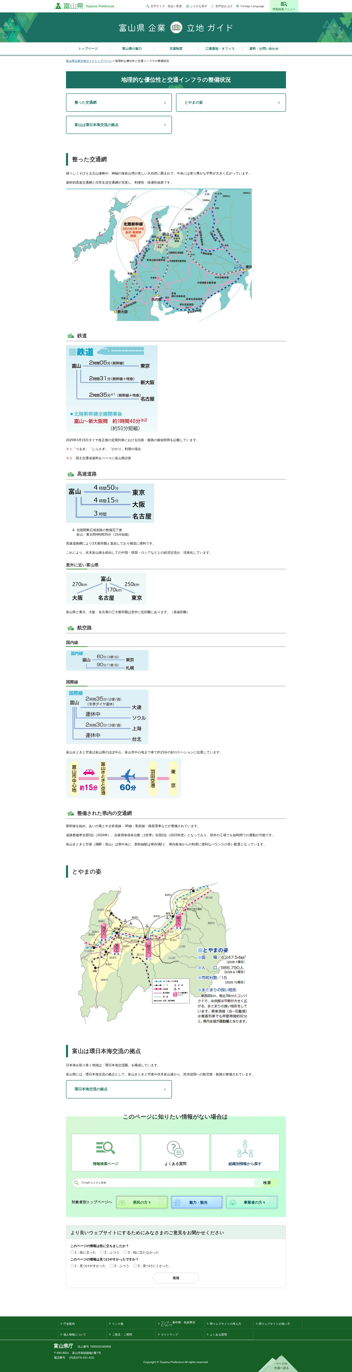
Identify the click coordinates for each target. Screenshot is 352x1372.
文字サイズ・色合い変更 (166, 6)
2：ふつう (111, 1252)
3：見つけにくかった (153, 1266)
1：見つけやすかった (90, 1266)
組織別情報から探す (245, 1164)
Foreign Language (252, 6)
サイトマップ (169, 1334)
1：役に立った (85, 1252)
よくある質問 (175, 1164)
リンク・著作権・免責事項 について (178, 1324)
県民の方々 (142, 1202)
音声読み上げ (223, 6)
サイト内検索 (76, 1183)
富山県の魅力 (132, 48)
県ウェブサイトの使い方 (274, 1323)
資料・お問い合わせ (264, 48)
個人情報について (74, 1334)
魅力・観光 (198, 1202)
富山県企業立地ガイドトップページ (89, 60)
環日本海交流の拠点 (91, 1089)
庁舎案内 (69, 1323)
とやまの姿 (194, 102)
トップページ (88, 48)
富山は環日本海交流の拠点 (97, 125)
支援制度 (176, 48)
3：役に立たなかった (143, 1252)
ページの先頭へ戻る (278, 1363)
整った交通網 (86, 102)
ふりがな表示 (198, 6)
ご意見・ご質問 (122, 1334)
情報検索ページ (106, 1164)
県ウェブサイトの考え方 (225, 1323)
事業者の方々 (255, 1202)
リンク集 (117, 1323)
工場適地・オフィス (220, 48)
